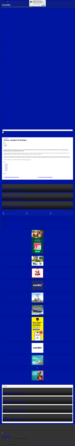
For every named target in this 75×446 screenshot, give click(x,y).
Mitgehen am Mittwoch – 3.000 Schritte (14, 220)
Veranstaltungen (7, 114)
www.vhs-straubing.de (27, 159)
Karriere (5, 70)
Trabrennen (5, 108)
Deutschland (6, 19)
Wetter (5, 74)
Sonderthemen (6, 76)
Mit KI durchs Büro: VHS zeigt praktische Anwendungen (14, 206)
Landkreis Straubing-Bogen (7, 32)
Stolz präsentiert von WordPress (6, 444)
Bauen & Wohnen (6, 59)
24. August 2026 (5, 420)
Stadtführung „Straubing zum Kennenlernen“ (14, 222)
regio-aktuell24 (6, 5)
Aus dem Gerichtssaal (7, 51)
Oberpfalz (5, 15)
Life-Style (5, 68)
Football (5, 106)
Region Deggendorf (6, 125)
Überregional (6, 11)
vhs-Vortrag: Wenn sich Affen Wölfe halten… (45, 177)
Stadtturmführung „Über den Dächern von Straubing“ (16, 224)
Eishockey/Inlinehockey (7, 97)
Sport (5, 95)
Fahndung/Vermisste (7, 49)
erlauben (43, 5)
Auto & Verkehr (6, 57)
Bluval (5, 127)
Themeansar (18, 444)
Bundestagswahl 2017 (7, 91)
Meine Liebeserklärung (7, 89)
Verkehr (5, 53)
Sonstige (5, 112)
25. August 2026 (5, 411)
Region (5, 21)
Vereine (5, 93)
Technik (5, 72)
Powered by (31, 5)
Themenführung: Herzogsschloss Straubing (14, 226)
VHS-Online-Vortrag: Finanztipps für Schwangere (12, 189)
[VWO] (33, 5)
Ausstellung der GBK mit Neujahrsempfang (11, 177)
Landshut (5, 34)
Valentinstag (6, 87)
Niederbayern (6, 13)
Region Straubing (6, 138)
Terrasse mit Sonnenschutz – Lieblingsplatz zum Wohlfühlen (15, 410)
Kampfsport (5, 110)
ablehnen (39, 5)
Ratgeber (6, 55)
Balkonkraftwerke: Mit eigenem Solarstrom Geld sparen (14, 197)
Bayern (5, 17)
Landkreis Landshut (7, 36)
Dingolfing (5, 38)
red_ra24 (10, 411)
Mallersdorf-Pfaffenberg (7, 30)
